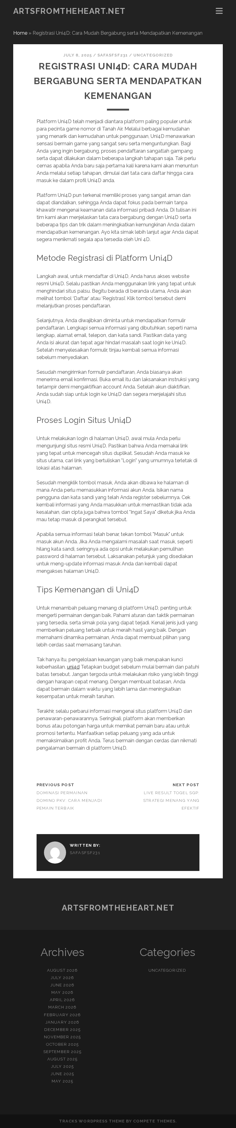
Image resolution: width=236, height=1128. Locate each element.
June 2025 (62, 1073)
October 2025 (62, 1044)
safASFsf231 (112, 55)
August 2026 (62, 970)
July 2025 (62, 1066)
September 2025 (62, 1051)
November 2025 (62, 1037)
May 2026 (62, 992)
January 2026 (62, 1022)
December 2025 (62, 1029)
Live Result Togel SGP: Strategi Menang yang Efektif (171, 800)
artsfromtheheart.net (69, 11)
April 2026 (62, 999)
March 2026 (62, 1007)
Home (20, 33)
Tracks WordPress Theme (92, 1121)
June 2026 (62, 985)
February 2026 (62, 1015)
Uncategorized (153, 55)
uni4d (73, 667)
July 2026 (62, 977)
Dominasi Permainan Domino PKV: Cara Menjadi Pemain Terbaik (69, 800)
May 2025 (62, 1081)
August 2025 (62, 1059)
